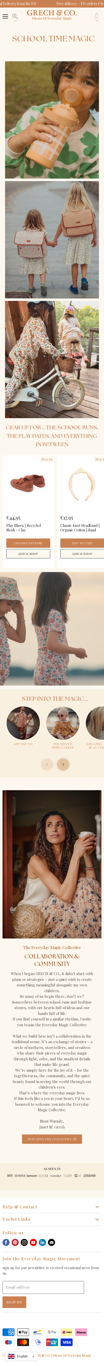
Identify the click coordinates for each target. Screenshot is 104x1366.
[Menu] (5, 13)
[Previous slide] (47, 764)
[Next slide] (63, 764)
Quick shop (28, 554)
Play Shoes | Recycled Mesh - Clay (23, 527)
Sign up (14, 1302)
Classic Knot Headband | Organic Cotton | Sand (79, 527)
